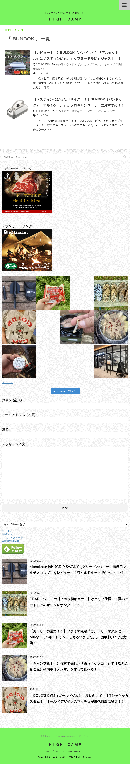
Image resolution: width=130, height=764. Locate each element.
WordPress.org (11, 540)
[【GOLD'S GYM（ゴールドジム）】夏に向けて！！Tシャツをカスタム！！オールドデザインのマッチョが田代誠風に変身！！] (19, 327)
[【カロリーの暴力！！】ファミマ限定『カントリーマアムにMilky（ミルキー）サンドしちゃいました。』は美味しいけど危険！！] (53, 293)
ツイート (7, 382)
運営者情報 (45, 736)
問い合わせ (84, 736)
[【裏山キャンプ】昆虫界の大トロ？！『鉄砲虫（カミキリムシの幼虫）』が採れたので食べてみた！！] (77, 327)
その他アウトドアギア (68, 64)
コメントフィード (12, 537)
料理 (119, 64)
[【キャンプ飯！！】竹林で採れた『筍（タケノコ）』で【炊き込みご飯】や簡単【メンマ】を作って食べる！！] (111, 327)
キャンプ (109, 64)
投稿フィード (10, 534)
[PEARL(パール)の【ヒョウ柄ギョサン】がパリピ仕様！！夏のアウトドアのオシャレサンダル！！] (111, 293)
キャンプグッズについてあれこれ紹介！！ (65, 751)
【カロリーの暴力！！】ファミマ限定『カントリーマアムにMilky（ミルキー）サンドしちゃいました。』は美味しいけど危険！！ (78, 637)
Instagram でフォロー (67, 391)
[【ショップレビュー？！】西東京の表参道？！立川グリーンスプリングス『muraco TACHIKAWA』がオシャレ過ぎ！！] (111, 361)
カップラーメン (93, 64)
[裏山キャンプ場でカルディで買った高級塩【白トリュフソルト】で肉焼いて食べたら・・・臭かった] (19, 361)
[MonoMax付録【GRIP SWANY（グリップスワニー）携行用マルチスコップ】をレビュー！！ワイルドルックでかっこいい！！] (19, 293)
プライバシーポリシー (65, 736)
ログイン (7, 530)
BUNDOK (42, 73)
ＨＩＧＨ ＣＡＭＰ (65, 19)
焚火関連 (38, 68)
